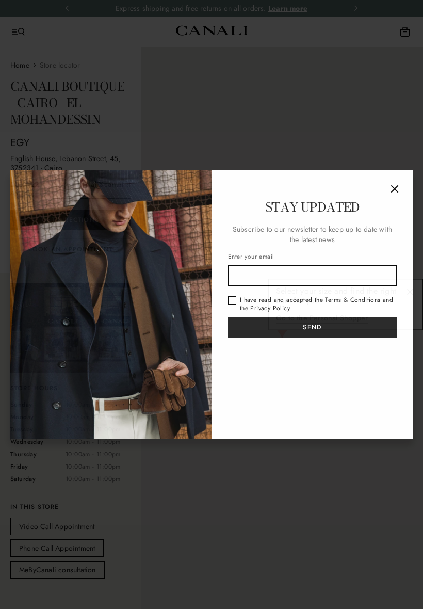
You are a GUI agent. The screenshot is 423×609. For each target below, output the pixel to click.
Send (312, 327)
